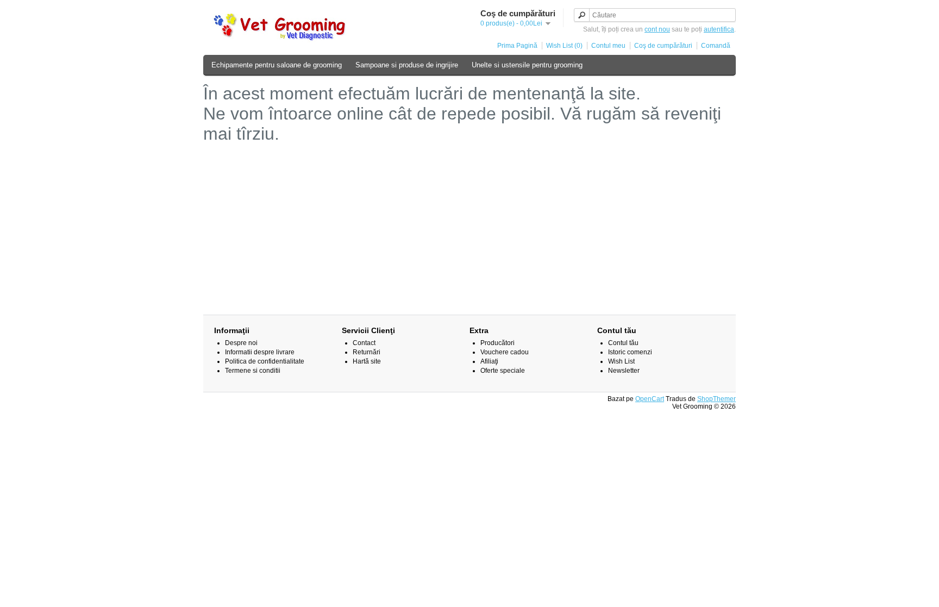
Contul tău (623, 343)
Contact (364, 343)
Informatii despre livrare (260, 352)
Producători (497, 343)
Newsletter (624, 370)
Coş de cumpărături (663, 45)
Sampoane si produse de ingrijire (406, 65)
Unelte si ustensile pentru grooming (527, 65)
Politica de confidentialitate (264, 361)
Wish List (621, 361)
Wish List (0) (564, 45)
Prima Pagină (517, 45)
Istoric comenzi (630, 352)
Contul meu (608, 45)
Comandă (715, 45)
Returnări (366, 352)
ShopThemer (716, 399)
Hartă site (367, 361)
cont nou (657, 29)
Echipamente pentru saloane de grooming (276, 65)
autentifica (719, 29)
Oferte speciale (502, 370)
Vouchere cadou (504, 352)
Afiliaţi (489, 361)
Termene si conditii (252, 370)
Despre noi (241, 343)
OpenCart (649, 399)
